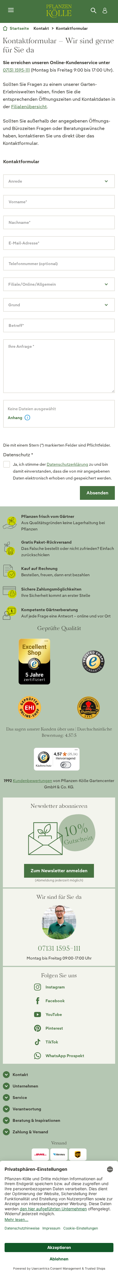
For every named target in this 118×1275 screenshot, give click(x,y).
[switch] (65, 765)
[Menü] (11, 10)
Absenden (97, 493)
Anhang (15, 417)
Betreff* (16, 325)
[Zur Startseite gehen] (59, 10)
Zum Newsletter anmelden (59, 871)
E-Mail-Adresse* (24, 243)
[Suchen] (94, 10)
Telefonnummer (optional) (33, 263)
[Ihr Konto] (103, 10)
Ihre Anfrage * (21, 346)
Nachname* (19, 222)
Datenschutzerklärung (67, 464)
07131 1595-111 (16, 70)
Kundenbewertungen (32, 780)
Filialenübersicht (29, 107)
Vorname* (18, 201)
